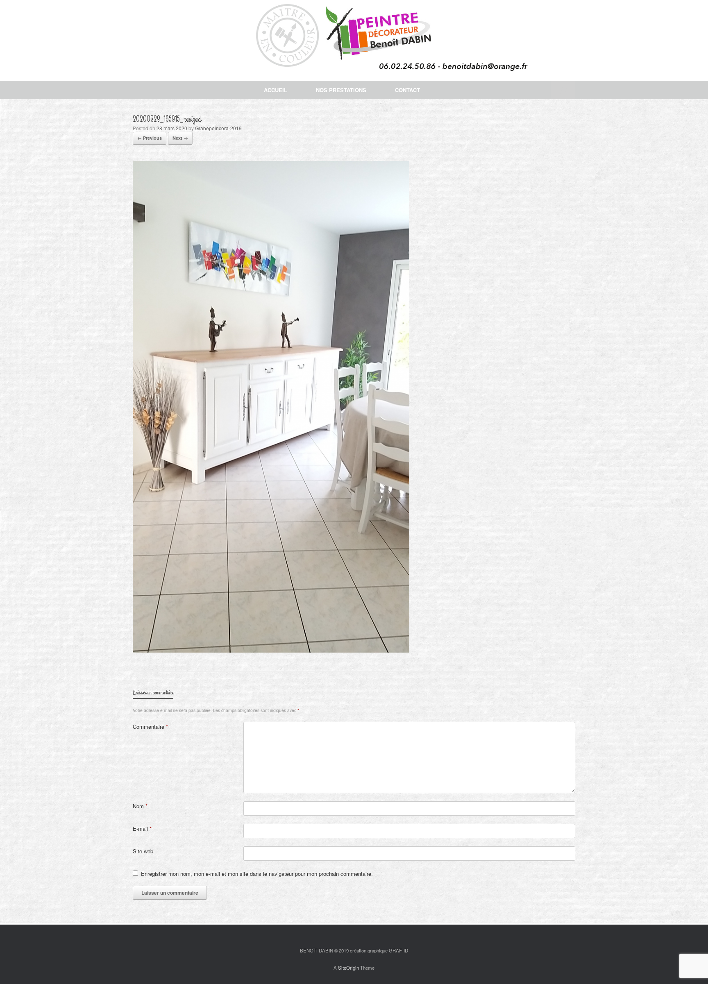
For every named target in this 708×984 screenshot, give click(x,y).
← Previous (149, 138)
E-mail (142, 828)
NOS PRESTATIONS (341, 90)
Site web (143, 851)
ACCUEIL (275, 90)
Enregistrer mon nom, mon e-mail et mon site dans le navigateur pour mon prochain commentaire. (257, 873)
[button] (563, 90)
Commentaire (150, 726)
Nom (140, 806)
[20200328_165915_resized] (271, 650)
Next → (180, 138)
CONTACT (407, 90)
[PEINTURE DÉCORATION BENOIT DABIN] (354, 40)
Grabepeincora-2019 (218, 128)
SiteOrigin (348, 967)
